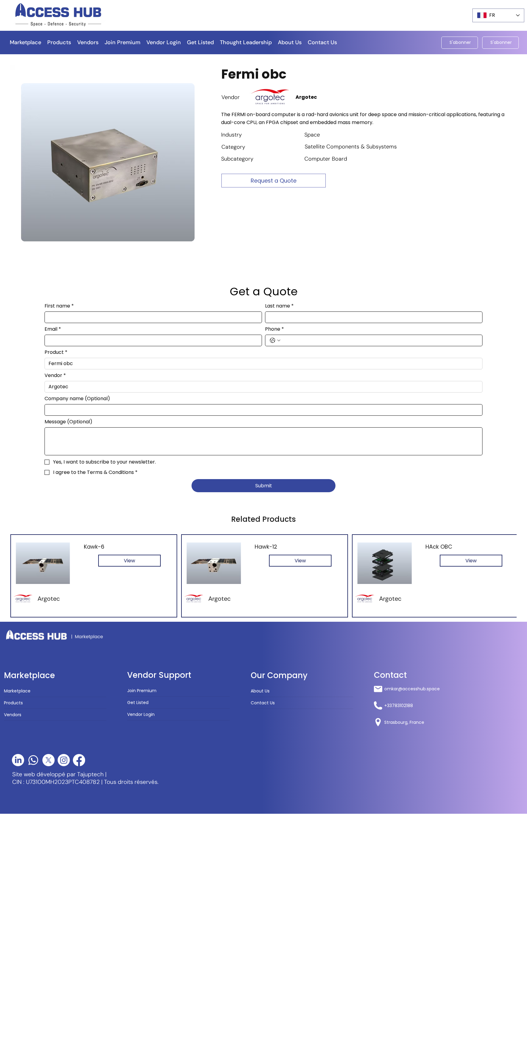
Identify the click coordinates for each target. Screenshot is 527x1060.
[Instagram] (64, 760)
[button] (245, 42)
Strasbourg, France (404, 722)
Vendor (55, 375)
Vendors (12, 715)
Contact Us (263, 703)
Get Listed (138, 702)
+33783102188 (398, 706)
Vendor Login (141, 714)
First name (59, 306)
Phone (274, 329)
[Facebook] (79, 760)
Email (53, 329)
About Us (260, 691)
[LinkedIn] (18, 760)
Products (13, 703)
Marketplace (17, 691)
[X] (48, 760)
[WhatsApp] (33, 760)
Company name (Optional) (77, 399)
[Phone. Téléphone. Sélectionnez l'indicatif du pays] (275, 340)
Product (56, 352)
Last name (279, 306)
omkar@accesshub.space (412, 689)
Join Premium (141, 691)
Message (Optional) (68, 422)
